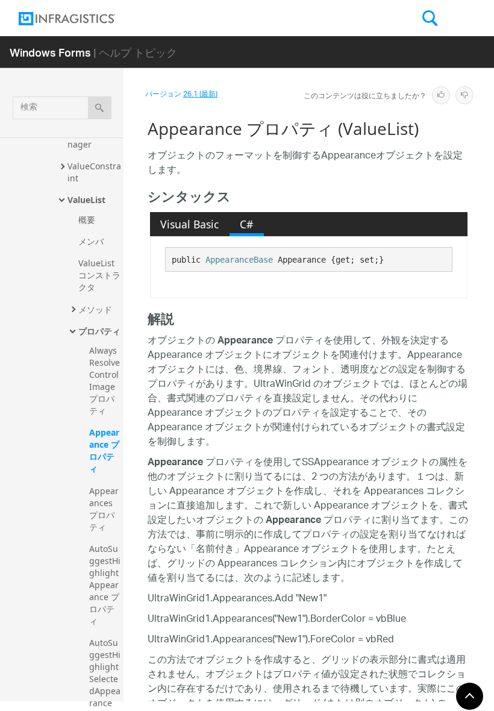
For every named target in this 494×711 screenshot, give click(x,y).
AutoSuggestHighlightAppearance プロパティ (104, 585)
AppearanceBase (239, 260)
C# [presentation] (246, 224)
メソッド (95, 309)
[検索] (99, 107)
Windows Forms (50, 52)
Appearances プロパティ (104, 509)
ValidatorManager (91, 138)
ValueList (86, 199)
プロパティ (99, 331)
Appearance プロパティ (104, 450)
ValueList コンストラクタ (99, 275)
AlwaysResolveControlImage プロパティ (104, 380)
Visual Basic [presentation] (189, 224)
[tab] (190, 224)
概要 (86, 219)
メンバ (91, 241)
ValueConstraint (94, 172)
